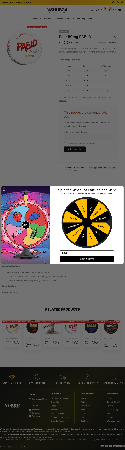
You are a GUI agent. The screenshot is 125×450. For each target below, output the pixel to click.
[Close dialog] (4, 188)
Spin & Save (87, 259)
